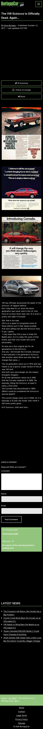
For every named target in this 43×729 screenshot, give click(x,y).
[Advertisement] (21, 56)
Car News (12, 698)
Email (3, 505)
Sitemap (21, 723)
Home (3, 698)
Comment (5, 471)
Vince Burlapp (10, 25)
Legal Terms (21, 715)
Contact (21, 711)
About (21, 708)
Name (3, 493)
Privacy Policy (21, 719)
